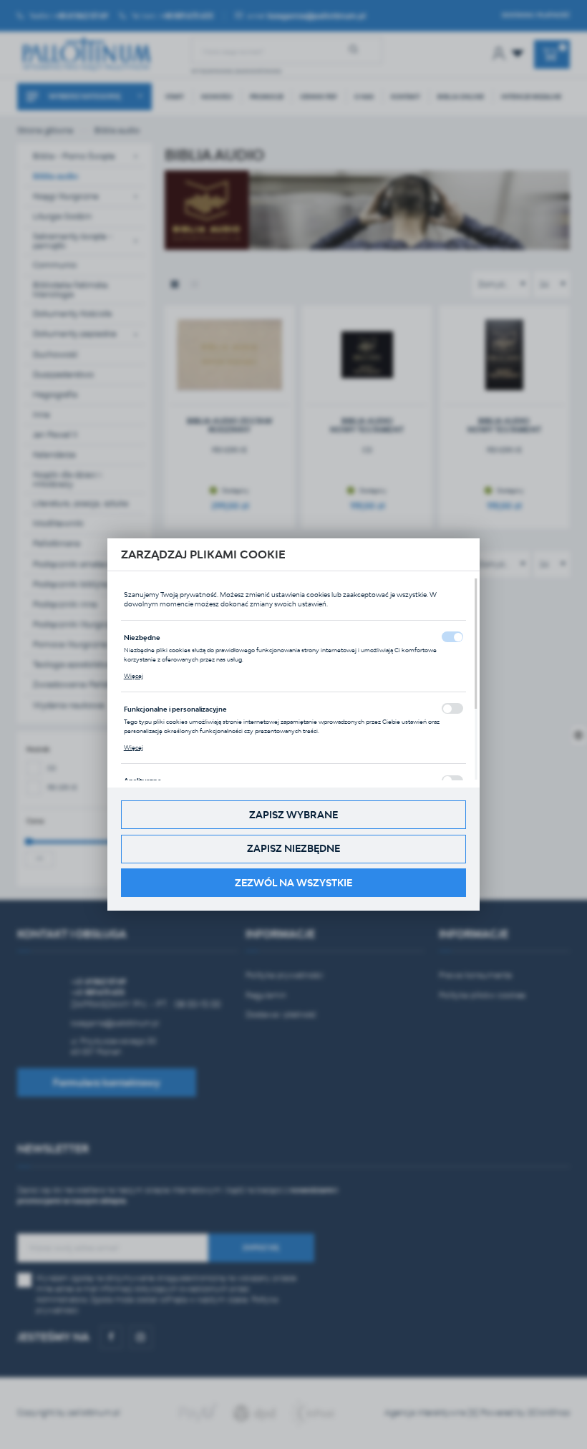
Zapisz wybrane (293, 814)
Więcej (133, 675)
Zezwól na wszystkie (293, 882)
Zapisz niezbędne (293, 848)
